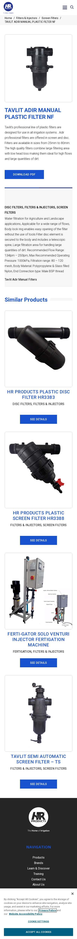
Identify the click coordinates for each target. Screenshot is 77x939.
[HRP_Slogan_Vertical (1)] (8, 8)
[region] (38, 913)
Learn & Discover (38, 868)
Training (38, 874)
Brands (38, 863)
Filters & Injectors (26, 18)
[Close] (72, 894)
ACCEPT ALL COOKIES (38, 932)
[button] (65, 7)
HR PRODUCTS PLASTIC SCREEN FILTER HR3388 (38, 515)
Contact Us (38, 879)
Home (8, 18)
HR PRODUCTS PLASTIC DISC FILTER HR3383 (38, 394)
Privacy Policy (47, 910)
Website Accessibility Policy (25, 913)
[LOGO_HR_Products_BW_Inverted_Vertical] (38, 820)
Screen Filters (50, 18)
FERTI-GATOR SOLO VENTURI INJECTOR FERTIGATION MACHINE (38, 639)
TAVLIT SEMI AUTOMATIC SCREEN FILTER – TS (38, 759)
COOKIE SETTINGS (38, 921)
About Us (38, 884)
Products (38, 857)
